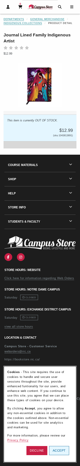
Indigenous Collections (23, 23)
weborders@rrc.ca (17, 351)
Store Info (17, 207)
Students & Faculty (24, 221)
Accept (59, 450)
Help (12, 193)
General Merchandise (47, 19)
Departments (14, 19)
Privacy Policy (18, 440)
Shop (12, 179)
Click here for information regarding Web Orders (39, 278)
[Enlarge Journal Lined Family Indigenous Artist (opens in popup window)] (40, 85)
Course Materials (23, 165)
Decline (37, 450)
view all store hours (18, 326)
